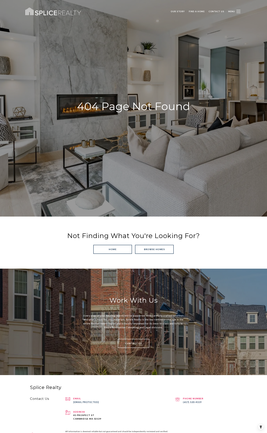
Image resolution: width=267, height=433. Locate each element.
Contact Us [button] (133, 343)
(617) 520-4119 (192, 402)
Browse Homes (154, 249)
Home (113, 249)
